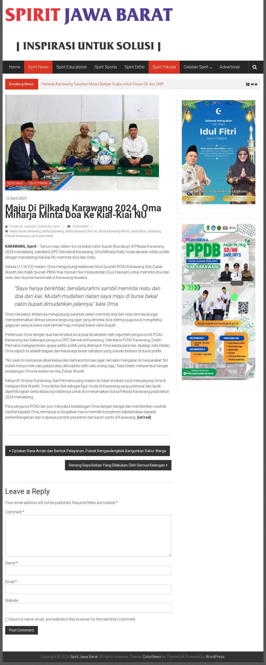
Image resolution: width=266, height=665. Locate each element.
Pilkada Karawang (17, 236)
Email (11, 582)
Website (11, 600)
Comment (14, 512)
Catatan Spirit (196, 67)
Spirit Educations (71, 67)
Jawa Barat (138, 231)
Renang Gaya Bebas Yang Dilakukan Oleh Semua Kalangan (117, 465)
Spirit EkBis (135, 67)
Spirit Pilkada (164, 67)
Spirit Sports (106, 67)
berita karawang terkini (114, 231)
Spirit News (38, 67)
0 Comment (80, 226)
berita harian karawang (25, 231)
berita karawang (53, 231)
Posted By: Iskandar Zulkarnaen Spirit (34, 226)
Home (14, 67)
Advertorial (230, 67)
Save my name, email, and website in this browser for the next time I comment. (72, 619)
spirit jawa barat (42, 236)
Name (11, 563)
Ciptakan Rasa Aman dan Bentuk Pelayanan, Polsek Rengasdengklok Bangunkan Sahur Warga (89, 451)
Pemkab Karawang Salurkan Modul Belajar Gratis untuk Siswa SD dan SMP (103, 84)
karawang (154, 231)
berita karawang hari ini (81, 231)
